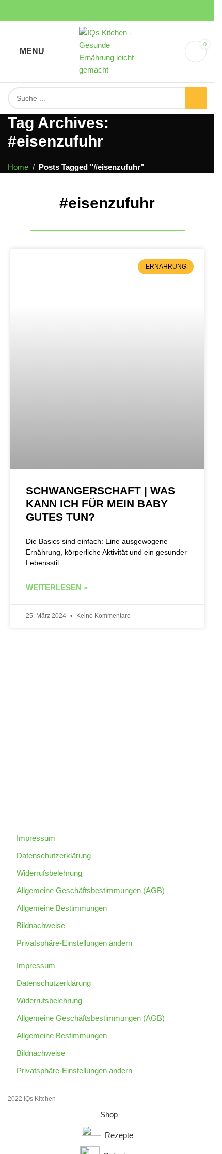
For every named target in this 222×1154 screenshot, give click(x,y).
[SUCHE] (196, 98)
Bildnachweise (41, 925)
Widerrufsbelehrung (49, 872)
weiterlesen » (57, 587)
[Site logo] (107, 50)
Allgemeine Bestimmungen (62, 907)
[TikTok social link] (132, 10)
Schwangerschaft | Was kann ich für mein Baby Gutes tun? (100, 503)
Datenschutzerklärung (54, 855)
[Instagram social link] (95, 10)
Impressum (36, 837)
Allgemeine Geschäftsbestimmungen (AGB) (91, 890)
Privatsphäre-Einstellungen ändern (74, 942)
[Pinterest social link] (120, 10)
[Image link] (107, 733)
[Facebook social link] (82, 10)
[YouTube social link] (107, 10)
